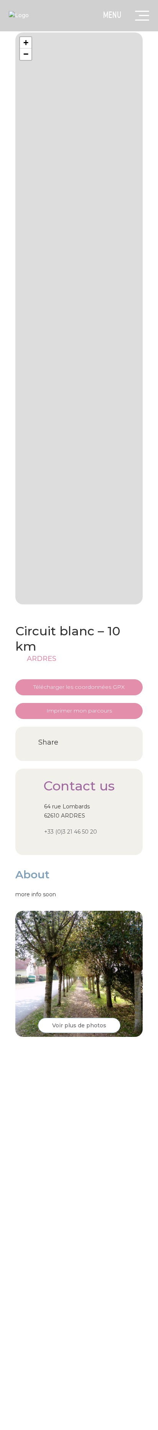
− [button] (25, 54)
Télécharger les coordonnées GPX (79, 686)
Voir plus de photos (79, 1025)
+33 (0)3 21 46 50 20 (70, 831)
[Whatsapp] (86, 743)
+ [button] (25, 42)
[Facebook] (71, 743)
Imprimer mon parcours (79, 710)
